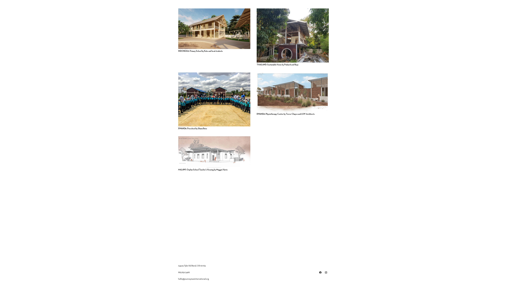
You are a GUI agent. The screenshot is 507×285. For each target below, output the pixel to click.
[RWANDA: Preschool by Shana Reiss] (214, 99)
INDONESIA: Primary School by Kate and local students (200, 51)
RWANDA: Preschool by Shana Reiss (192, 129)
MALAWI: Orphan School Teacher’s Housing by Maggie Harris (202, 170)
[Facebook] (320, 272)
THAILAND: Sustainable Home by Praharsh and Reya (277, 65)
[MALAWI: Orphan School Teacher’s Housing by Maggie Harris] (214, 152)
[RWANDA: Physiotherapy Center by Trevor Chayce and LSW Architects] (293, 92)
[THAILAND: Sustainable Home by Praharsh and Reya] (293, 35)
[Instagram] (326, 272)
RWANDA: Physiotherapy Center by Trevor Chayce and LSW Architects (286, 114)
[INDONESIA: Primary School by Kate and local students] (214, 28)
